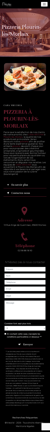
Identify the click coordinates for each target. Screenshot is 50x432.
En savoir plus (19, 184)
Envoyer (28, 344)
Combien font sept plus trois (17, 323)
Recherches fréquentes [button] (25, 417)
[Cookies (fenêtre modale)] (0, 430)
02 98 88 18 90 (25, 250)
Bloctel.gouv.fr (19, 403)
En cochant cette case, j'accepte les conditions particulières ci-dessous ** (24, 335)
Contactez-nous (20, 193)
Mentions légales (25, 426)
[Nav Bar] (44, 4)
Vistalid (10, 423)
